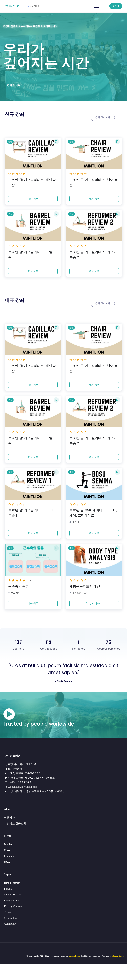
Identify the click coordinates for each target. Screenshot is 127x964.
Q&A (7, 862)
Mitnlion (8, 844)
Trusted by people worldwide (38, 723)
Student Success (12, 894)
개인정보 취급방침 (15, 823)
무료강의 (15, 592)
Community (10, 856)
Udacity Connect (13, 906)
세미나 (75, 522)
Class (7, 850)
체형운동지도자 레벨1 (85, 586)
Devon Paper (75, 956)
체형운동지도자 (80, 592)
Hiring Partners (12, 882)
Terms (7, 912)
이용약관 (9, 817)
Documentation (12, 900)
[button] (15, 85)
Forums (8, 888)
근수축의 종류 (18, 586)
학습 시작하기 (94, 603)
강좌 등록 (33, 198)
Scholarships (10, 918)
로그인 (115, 6)
